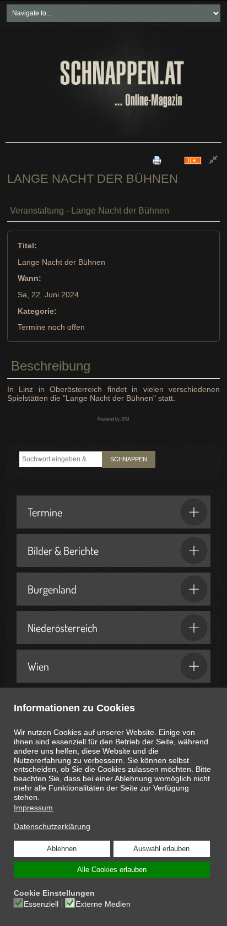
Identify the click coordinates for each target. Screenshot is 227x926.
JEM (125, 419)
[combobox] (60, 459)
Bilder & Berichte (63, 550)
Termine (45, 512)
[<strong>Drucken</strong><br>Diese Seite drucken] (157, 160)
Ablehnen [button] (62, 849)
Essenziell (41, 904)
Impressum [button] (33, 807)
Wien (38, 666)
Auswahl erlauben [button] (161, 849)
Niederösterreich (63, 627)
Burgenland (52, 589)
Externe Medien (103, 904)
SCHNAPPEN (128, 459)
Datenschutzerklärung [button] (52, 826)
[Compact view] (213, 160)
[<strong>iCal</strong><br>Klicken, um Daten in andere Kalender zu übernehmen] (192, 160)
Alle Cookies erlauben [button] (112, 870)
